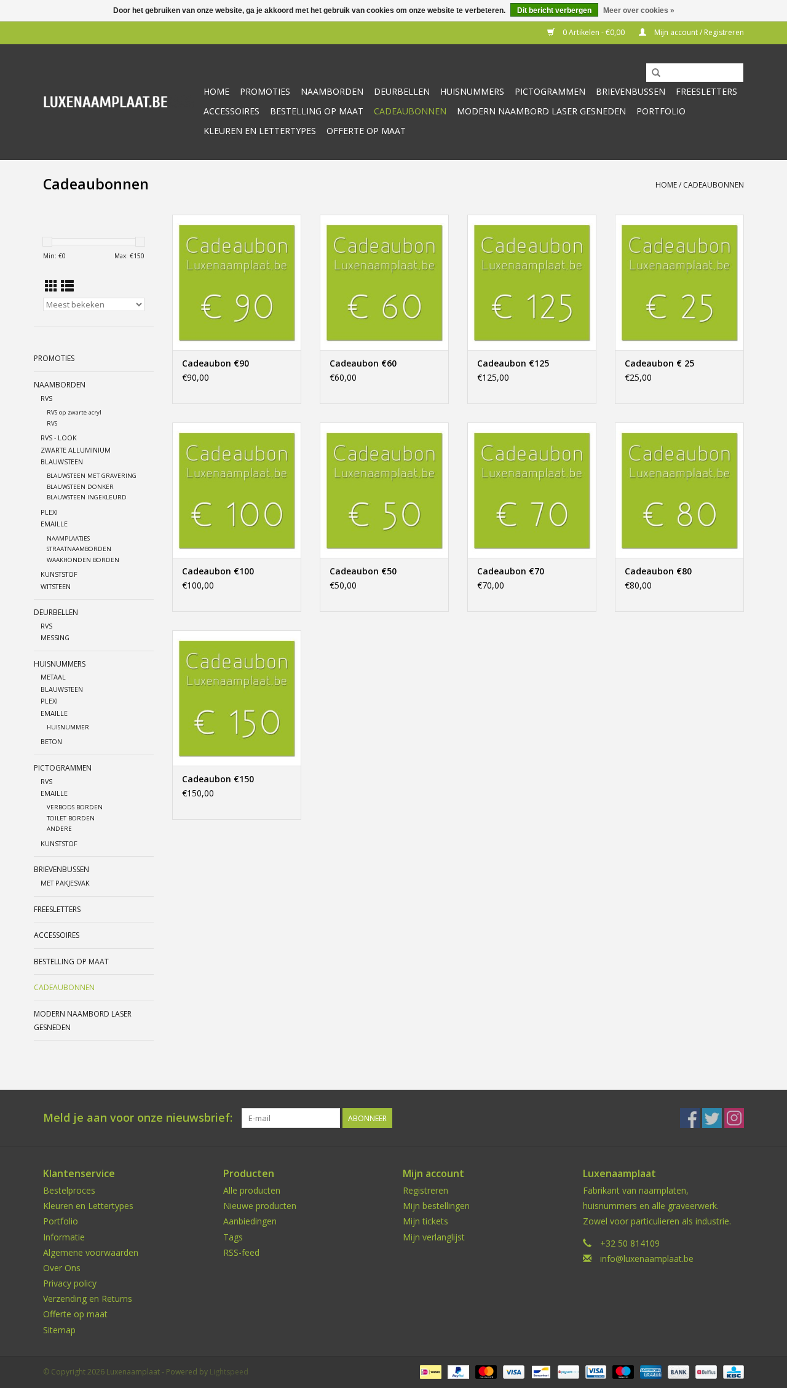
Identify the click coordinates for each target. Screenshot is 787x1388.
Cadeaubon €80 (658, 571)
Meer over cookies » (638, 10)
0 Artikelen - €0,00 (594, 32)
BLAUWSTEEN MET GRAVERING (91, 476)
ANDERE (59, 829)
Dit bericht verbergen (554, 10)
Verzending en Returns (87, 1298)
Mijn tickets (425, 1221)
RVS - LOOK (59, 437)
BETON (51, 741)
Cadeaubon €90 (215, 363)
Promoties (265, 91)
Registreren (425, 1190)
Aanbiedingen (250, 1221)
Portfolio (661, 111)
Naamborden (332, 91)
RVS (46, 398)
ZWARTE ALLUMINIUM (76, 449)
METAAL (53, 676)
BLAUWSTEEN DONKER (80, 487)
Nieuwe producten (259, 1206)
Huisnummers (472, 91)
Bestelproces (69, 1190)
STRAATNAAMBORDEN (79, 549)
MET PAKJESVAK (65, 882)
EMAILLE (54, 523)
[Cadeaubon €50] (384, 490)
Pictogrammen (550, 91)
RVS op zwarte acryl (74, 412)
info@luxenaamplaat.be (647, 1258)
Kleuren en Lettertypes (88, 1206)
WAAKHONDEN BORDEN (83, 560)
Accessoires (231, 111)
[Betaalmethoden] (429, 1371)
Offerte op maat (366, 131)
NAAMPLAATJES (68, 538)
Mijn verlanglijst (434, 1237)
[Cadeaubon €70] (531, 490)
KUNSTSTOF (59, 574)
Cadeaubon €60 (363, 363)
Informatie (64, 1237)
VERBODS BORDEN (75, 807)
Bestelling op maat (316, 111)
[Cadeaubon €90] (236, 282)
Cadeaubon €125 (513, 363)
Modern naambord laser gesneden (541, 111)
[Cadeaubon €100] (236, 490)
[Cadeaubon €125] (531, 282)
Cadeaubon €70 (510, 571)
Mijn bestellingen (436, 1206)
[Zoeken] (656, 73)
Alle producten (251, 1190)
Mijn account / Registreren (698, 32)
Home (216, 91)
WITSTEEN (56, 586)
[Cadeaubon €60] (384, 282)
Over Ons (62, 1268)
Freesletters (706, 91)
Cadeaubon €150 (218, 779)
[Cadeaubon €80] (679, 490)
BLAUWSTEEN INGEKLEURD (87, 497)
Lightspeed (229, 1371)
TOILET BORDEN (71, 818)
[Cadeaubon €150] (236, 698)
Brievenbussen (630, 91)
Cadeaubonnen (410, 111)
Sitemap (59, 1330)
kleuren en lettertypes (260, 131)
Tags (233, 1237)
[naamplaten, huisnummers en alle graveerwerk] (118, 101)
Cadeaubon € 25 (659, 363)
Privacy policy (70, 1283)
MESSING (55, 637)
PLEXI (49, 512)
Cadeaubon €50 (363, 571)
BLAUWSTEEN (62, 461)
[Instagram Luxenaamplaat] (734, 1118)
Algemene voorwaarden (90, 1252)
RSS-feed (241, 1252)
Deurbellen (402, 91)
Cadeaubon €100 (218, 571)
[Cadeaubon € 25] (679, 282)
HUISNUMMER (68, 727)
